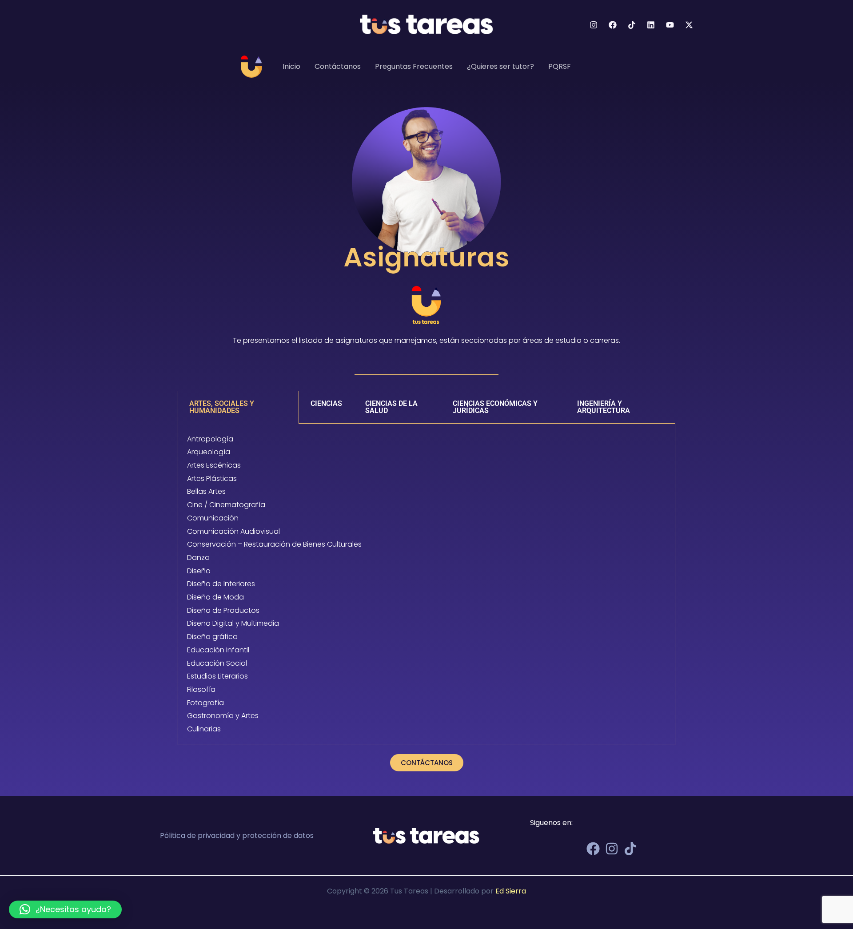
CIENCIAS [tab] (326, 403)
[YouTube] (670, 25)
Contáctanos (338, 66)
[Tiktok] (632, 25)
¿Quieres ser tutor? (500, 66)
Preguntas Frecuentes (414, 66)
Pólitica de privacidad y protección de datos (237, 835)
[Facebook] (613, 25)
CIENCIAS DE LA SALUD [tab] (391, 407)
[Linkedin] (651, 25)
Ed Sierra (510, 891)
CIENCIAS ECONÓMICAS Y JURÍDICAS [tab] (495, 407)
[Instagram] (594, 25)
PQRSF (559, 66)
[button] (65, 909)
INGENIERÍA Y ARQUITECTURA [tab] (603, 407)
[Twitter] (689, 25)
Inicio (291, 66)
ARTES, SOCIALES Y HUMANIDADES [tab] (221, 407)
